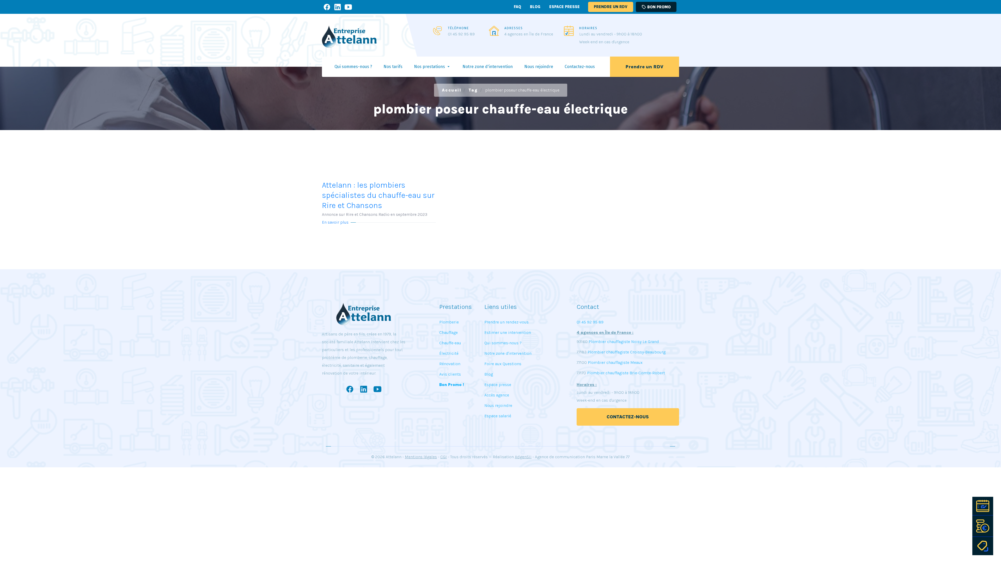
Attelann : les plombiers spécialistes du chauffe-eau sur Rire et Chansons (378, 198)
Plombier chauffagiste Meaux (615, 362)
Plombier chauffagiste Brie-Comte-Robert (626, 372)
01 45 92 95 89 (461, 34)
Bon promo (656, 7)
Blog (535, 6)
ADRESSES (513, 28)
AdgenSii (523, 456)
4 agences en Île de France (528, 34)
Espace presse (564, 6)
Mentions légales (421, 456)
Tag (473, 90)
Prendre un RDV (610, 6)
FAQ (517, 6)
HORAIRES (588, 28)
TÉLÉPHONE (458, 28)
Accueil (452, 90)
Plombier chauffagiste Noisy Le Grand (623, 341)
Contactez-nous (628, 417)
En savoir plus (335, 222)
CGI (443, 456)
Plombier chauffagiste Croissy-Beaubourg (626, 352)
